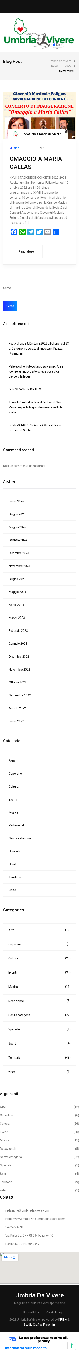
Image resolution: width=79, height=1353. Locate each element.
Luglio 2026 (16, 501)
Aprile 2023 (16, 604)
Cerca (7, 288)
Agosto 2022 (17, 708)
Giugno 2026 (17, 514)
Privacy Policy (31, 1312)
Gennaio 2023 (18, 643)
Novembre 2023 (19, 566)
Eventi (13, 799)
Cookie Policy (54, 1312)
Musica (13, 812)
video (12, 890)
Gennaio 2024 (18, 540)
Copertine (15, 773)
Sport (12, 864)
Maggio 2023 (17, 592)
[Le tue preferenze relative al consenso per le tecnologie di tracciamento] (72, 1346)
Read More (26, 251)
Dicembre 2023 (19, 553)
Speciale (14, 851)
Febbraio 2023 (18, 630)
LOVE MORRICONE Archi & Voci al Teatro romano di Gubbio (35, 428)
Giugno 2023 (17, 579)
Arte (12, 760)
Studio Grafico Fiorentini (39, 1324)
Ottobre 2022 (18, 682)
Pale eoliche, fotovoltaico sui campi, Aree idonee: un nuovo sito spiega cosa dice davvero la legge (36, 371)
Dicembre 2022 (19, 656)
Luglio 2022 (16, 721)
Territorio (15, 877)
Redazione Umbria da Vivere (41, 134)
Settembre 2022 (20, 695)
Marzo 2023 (17, 617)
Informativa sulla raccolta (26, 1348)
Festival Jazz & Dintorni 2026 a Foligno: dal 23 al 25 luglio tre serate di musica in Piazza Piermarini (39, 348)
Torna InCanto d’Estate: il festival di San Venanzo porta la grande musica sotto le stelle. (36, 407)
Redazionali (16, 825)
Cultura (14, 786)
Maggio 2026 (17, 527)
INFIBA (62, 1319)
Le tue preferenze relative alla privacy (43, 1339)
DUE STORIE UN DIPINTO (25, 389)
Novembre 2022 (19, 669)
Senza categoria (20, 838)
